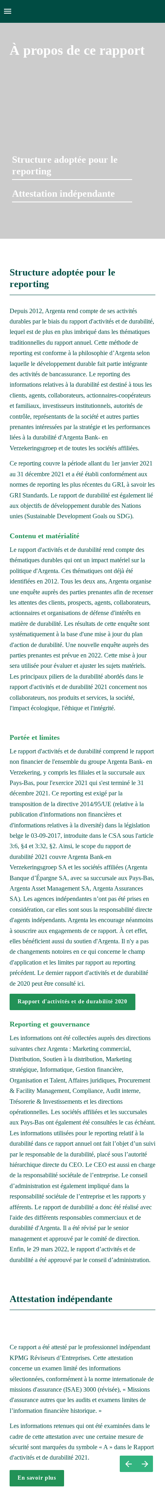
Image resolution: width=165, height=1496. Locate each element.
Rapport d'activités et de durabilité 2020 (72, 1002)
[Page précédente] (128, 1464)
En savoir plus (37, 1478)
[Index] (7, 11)
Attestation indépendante (63, 193)
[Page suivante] (145, 1464)
